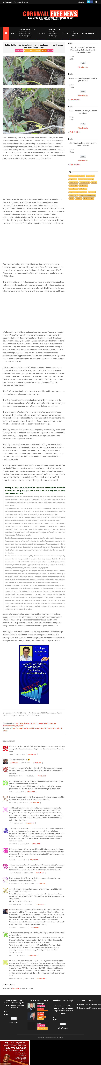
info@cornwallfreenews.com (90, 1008)
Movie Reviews (73, 188)
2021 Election (83, 188)
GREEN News (28, 50)
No (72, 59)
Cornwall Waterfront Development (87, 195)
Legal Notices (90, 175)
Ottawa (43, 50)
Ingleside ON (42, 1008)
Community (19, 50)
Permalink (32, 754)
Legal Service (73, 179)
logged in (15, 988)
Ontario (37, 50)
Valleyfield (78, 198)
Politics (50, 50)
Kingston (40, 1010)
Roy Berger (81, 175)
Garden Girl (91, 192)
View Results (83, 67)
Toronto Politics (82, 179)
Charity (91, 179)
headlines (21, 715)
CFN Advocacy (73, 185)
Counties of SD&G (41, 1020)
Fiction (71, 198)
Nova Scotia (73, 175)
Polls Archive (74, 100)
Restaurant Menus (84, 182)
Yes (72, 56)
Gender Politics (73, 182)
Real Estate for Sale (88, 198)
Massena (94, 182)
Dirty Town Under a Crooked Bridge (78, 192)
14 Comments (36, 715)
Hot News (41, 1005)
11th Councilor (73, 195)
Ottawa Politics (83, 185)
